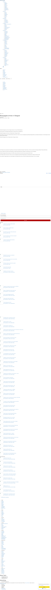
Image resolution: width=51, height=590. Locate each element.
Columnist (6, 31)
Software (6, 54)
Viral (5, 65)
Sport (5, 59)
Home (4, 69)
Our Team (3, 573)
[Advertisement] (25, 96)
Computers (6, 53)
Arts (5, 44)
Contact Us (3, 572)
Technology (4, 75)
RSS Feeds (3, 588)
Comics (6, 28)
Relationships (3, 527)
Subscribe (25, 220)
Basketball (6, 14)
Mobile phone (6, 52)
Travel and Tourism (7, 27)
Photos (6, 29)
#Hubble (3, 172)
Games (6, 43)
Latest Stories (3, 589)
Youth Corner (6, 36)
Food (5, 62)
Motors (6, 50)
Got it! (44, 587)
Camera (6, 51)
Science (3, 556)
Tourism (6, 63)
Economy (6, 20)
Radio (5, 45)
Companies (3, 519)
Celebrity (6, 41)
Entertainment (5, 74)
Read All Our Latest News (5, 497)
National (6, 4)
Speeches (6, 32)
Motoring (6, 60)
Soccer (2, 511)
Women (6, 61)
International (6, 8)
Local (5, 2)
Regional (6, 3)
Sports (4, 11)
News (4, 1)
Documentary (6, 64)
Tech (4, 49)
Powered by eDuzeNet (3, 583)
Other (5, 17)
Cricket (6, 13)
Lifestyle (4, 23)
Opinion (4, 30)
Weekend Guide (7, 48)
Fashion (6, 25)
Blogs (5, 34)
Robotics (6, 55)
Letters (6, 33)
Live (5, 10)
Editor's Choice (8, 78)
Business (4, 18)
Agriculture (4, 88)
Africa (4, 84)
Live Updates (4, 213)
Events (5, 47)
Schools (6, 16)
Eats (5, 24)
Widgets (3, 569)
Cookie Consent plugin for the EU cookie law (44, 588)
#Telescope (8, 172)
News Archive (3, 568)
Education (6, 5)
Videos (4, 57)
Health (5, 6)
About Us (3, 571)
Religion (6, 7)
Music (5, 40)
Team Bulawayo (4, 548)
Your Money (6, 22)
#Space (6, 172)
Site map (3, 570)
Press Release (6, 9)
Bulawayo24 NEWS (2, 0)
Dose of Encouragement (5, 523)
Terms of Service (27, 582)
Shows (5, 46)
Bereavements (6, 38)
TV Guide (3, 544)
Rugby (5, 15)
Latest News (3, 78)
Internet (3, 552)
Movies (6, 42)
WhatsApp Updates (7, 37)
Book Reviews (6, 39)
